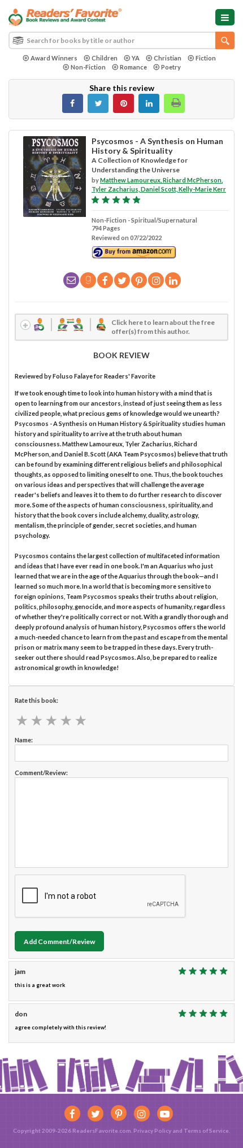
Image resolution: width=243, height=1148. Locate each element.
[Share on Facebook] (72, 103)
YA (136, 58)
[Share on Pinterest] (123, 103)
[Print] (174, 103)
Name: (24, 739)
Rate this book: (36, 700)
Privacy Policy (152, 1130)
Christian (167, 58)
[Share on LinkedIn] (148, 103)
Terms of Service (206, 1130)
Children (105, 58)
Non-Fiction (88, 67)
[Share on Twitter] (98, 103)
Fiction (206, 58)
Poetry (171, 67)
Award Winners (54, 58)
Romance (133, 67)
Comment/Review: (41, 772)
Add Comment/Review (59, 941)
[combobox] (121, 40)
